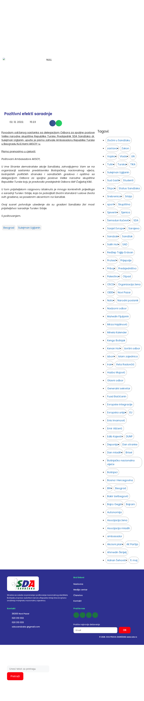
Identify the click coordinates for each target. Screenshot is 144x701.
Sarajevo (134, 228)
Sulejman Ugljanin (29, 227)
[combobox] (28, 669)
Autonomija (114, 512)
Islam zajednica (128, 356)
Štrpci (110, 188)
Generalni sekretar (118, 388)
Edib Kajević (114, 436)
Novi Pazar (124, 292)
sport (110, 204)
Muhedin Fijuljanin (118, 316)
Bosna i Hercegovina (120, 480)
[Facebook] (76, 615)
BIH (109, 488)
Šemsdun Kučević (118, 220)
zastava (112, 148)
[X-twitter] (95, 615)
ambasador (114, 536)
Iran (109, 364)
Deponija (112, 444)
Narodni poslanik (127, 300)
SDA (135, 220)
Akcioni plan (114, 544)
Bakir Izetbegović (117, 496)
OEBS (110, 292)
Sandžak (127, 236)
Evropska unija (116, 412)
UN (133, 156)
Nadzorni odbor (117, 308)
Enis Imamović (116, 420)
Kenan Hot (113, 348)
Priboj (110, 268)
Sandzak (112, 236)
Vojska (111, 156)
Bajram (130, 504)
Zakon (125, 148)
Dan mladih (114, 452)
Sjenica (125, 212)
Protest (111, 260)
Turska (122, 164)
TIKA (132, 164)
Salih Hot (112, 244)
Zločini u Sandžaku (118, 140)
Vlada (123, 156)
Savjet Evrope (115, 228)
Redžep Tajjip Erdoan (120, 252)
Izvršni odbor (132, 348)
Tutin (110, 164)
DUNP (129, 436)
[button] (52, 123)
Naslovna (78, 584)
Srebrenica (114, 196)
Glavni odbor (115, 380)
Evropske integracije (119, 404)
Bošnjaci (112, 472)
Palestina (113, 276)
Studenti (128, 180)
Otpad (127, 276)
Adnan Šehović (116, 560)
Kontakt (77, 600)
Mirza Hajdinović (117, 324)
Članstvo (78, 595)
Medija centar (80, 589)
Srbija (128, 196)
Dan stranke (129, 444)
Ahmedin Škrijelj (117, 552)
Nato (110, 300)
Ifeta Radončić (125, 364)
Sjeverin (112, 212)
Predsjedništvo (127, 268)
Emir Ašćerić (114, 428)
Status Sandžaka (129, 188)
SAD (124, 244)
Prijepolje (125, 260)
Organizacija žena (129, 284)
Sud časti (113, 180)
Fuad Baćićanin (116, 396)
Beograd (8, 227)
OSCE (110, 284)
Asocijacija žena (117, 520)
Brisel (129, 452)
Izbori (110, 356)
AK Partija (132, 544)
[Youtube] (89, 615)
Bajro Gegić (114, 504)
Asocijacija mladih (118, 528)
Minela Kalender (117, 332)
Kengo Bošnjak (116, 340)
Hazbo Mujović (116, 372)
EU (130, 412)
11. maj (133, 560)
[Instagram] (82, 615)
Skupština (124, 204)
